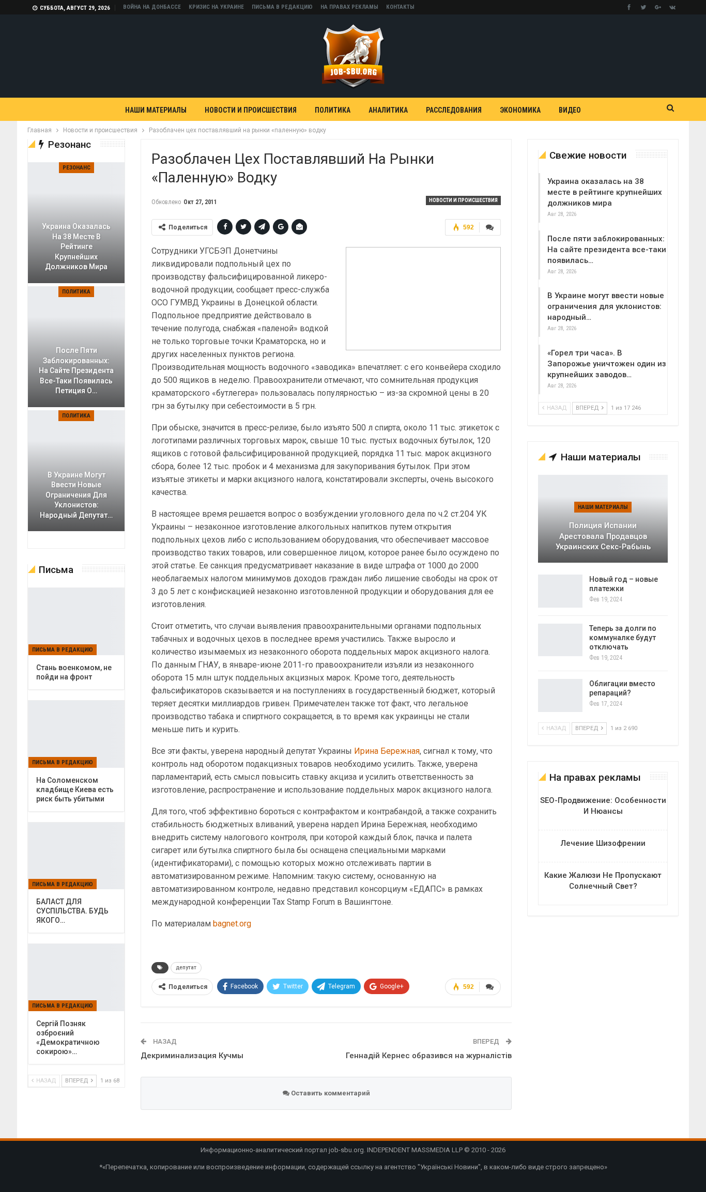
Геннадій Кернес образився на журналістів (429, 1055)
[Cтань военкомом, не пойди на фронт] (76, 621)
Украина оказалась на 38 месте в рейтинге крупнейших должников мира (604, 192)
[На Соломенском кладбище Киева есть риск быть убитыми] (76, 734)
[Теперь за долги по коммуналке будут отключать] (560, 640)
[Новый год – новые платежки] (560, 591)
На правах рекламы (349, 7)
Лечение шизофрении (603, 843)
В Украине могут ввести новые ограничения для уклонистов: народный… (605, 306)
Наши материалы (156, 110)
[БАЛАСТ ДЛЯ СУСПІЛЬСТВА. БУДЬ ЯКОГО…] (76, 856)
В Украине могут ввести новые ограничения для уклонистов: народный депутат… (76, 495)
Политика (332, 110)
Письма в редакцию (282, 7)
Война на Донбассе (152, 7)
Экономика (520, 110)
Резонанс (76, 167)
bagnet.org (232, 923)
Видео (570, 110)
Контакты (400, 7)
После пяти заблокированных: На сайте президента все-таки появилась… (606, 249)
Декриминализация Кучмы (192, 1055)
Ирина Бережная (387, 751)
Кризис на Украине (216, 7)
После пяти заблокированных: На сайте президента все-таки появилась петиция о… (76, 370)
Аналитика (388, 110)
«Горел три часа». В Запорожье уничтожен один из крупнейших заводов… (606, 363)
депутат (186, 967)
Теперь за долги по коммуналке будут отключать (622, 637)
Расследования (454, 110)
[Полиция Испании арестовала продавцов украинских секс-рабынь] (603, 518)
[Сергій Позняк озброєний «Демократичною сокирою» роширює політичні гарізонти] (76, 977)
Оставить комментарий (329, 1093)
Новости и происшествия (251, 110)
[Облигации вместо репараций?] (560, 695)
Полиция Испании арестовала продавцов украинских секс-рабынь (603, 536)
